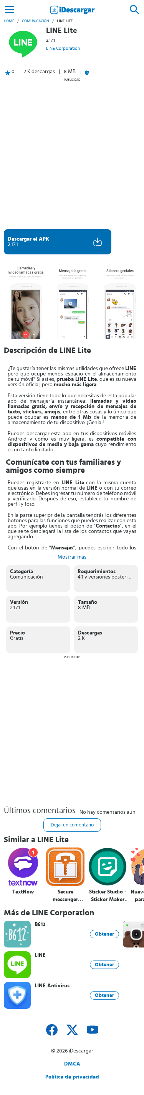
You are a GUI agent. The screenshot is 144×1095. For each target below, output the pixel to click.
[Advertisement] (72, 153)
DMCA (72, 1064)
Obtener (104, 934)
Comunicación (35, 21)
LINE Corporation (63, 48)
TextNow (23, 892)
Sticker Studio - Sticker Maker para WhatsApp (107, 896)
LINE (40, 955)
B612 (40, 924)
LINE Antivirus (52, 985)
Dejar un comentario (72, 825)
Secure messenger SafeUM (65, 896)
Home (9, 21)
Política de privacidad (72, 1077)
